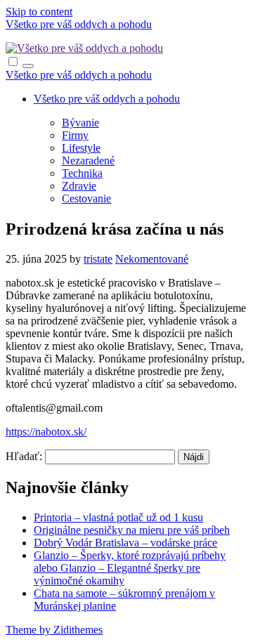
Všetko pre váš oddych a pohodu (79, 24)
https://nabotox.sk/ (46, 432)
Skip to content (39, 12)
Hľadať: (24, 456)
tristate (98, 259)
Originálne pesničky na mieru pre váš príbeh (132, 530)
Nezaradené (88, 160)
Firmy (75, 135)
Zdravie (79, 186)
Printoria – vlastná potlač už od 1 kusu (118, 517)
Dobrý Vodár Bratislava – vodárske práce (125, 543)
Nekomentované (151, 259)
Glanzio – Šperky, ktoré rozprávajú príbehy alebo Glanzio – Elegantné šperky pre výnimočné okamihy (130, 568)
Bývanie (80, 123)
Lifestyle (81, 148)
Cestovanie (86, 198)
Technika (82, 173)
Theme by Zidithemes (54, 630)
